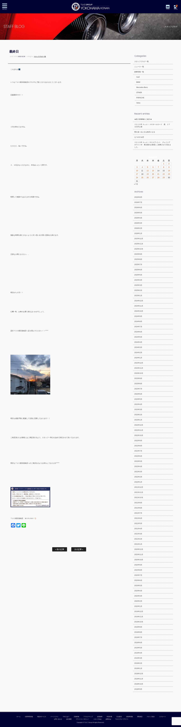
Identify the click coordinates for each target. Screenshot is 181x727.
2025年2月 (138, 290)
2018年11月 (138, 679)
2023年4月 (138, 404)
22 (164, 174)
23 (169, 174)
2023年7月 (138, 389)
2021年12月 (138, 487)
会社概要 (69, 719)
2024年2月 (138, 352)
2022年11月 (138, 430)
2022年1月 (138, 482)
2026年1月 (138, 233)
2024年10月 (138, 311)
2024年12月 (138, 301)
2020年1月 (138, 606)
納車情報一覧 (139, 72)
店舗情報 (76, 716)
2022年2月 (138, 477)
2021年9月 (138, 503)
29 (164, 177)
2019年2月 (138, 663)
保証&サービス (41, 716)
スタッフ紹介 (151, 716)
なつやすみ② (139, 137)
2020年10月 (138, 560)
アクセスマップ (88, 716)
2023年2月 (138, 415)
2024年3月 (138, 347)
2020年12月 (138, 549)
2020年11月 (138, 554)
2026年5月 (138, 213)
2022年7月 (138, 451)
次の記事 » (78, 549)
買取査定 (139, 716)
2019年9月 (138, 627)
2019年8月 (138, 632)
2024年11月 (138, 306)
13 (153, 171)
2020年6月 (138, 580)
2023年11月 (138, 368)
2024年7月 (138, 327)
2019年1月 (138, 668)
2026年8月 (138, 197)
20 (153, 174)
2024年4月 (138, 342)
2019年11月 (138, 617)
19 (148, 174)
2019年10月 (138, 622)
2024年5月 (138, 337)
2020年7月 (138, 575)
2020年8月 (138, 570)
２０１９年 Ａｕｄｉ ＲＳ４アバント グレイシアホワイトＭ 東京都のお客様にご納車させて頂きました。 (152, 144)
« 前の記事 (59, 549)
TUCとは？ (66, 716)
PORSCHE (140, 98)
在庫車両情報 (29, 716)
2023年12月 (138, 363)
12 (148, 171)
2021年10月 (138, 497)
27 (153, 177)
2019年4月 (138, 653)
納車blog (108, 719)
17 (137, 174)
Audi (138, 77)
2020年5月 (138, 586)
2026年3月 (138, 223)
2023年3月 (138, 409)
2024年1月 (138, 358)
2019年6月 (138, 642)
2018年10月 (138, 684)
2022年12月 (138, 425)
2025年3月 (138, 285)
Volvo (138, 103)
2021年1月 (138, 544)
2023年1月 (138, 420)
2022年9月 (138, 441)
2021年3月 (138, 534)
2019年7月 (138, 637)
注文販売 (119, 716)
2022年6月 (138, 456)
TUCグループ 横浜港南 (90, 6)
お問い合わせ (58, 719)
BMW (138, 82)
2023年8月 (138, 384)
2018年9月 (138, 689)
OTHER (139, 92)
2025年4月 (138, 280)
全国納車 (99, 716)
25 (142, 177)
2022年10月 (138, 435)
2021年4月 (138, 529)
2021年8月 (138, 508)
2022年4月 (138, 466)
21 (158, 174)
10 (137, 171)
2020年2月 (138, 601)
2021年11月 (138, 492)
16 (169, 171)
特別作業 (109, 716)
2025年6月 (138, 270)
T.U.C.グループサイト (121, 719)
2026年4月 (138, 218)
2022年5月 (138, 461)
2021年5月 (138, 523)
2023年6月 (138, 394)
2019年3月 (138, 658)
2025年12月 (138, 239)
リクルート (162, 716)
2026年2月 (138, 228)
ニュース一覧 (139, 67)
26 (148, 177)
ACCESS (176, 9)
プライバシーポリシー (82, 719)
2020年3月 (138, 596)
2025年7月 (138, 264)
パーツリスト (54, 716)
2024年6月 (138, 332)
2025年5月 (138, 275)
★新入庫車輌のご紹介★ (143, 119)
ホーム (19, 716)
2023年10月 (138, 373)
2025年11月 (138, 244)
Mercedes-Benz (142, 87)
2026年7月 (138, 202)
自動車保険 (129, 716)
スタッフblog (97, 719)
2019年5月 (138, 648)
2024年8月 (138, 321)
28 (158, 177)
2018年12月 (138, 674)
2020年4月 (138, 591)
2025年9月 (138, 254)
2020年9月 (138, 565)
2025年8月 (138, 259)
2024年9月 (138, 316)
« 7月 (136, 184)
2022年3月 (138, 472)
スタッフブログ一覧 (40, 56)
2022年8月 (138, 446)
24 (137, 177)
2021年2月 (138, 539)
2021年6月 (138, 518)
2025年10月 (138, 249)
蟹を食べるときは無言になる (144, 132)
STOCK (167, 9)
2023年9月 (138, 378)
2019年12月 (138, 611)
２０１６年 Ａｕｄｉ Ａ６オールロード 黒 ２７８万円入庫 (152, 125)
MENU (6, 6)
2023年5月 (138, 399)
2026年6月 (138, 207)
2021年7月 (138, 513)
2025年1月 (138, 296)
